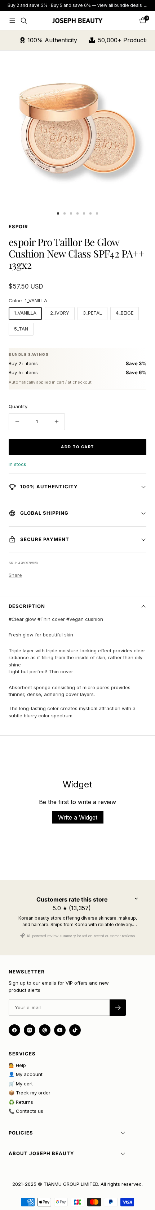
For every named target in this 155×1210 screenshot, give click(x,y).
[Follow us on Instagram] (29, 1030)
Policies (21, 1133)
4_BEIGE (124, 313)
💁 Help (17, 1065)
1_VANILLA (25, 313)
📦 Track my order (29, 1093)
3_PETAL (92, 313)
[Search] (23, 20)
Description (27, 606)
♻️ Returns (21, 1102)
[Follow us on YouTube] (60, 1030)
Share (15, 575)
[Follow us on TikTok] (75, 1030)
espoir (18, 226)
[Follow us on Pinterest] (44, 1030)
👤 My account (26, 1074)
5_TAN (21, 329)
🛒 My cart (21, 1083)
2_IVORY (59, 313)
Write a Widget (77, 817)
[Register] (118, 1007)
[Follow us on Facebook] (14, 1030)
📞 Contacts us (26, 1111)
